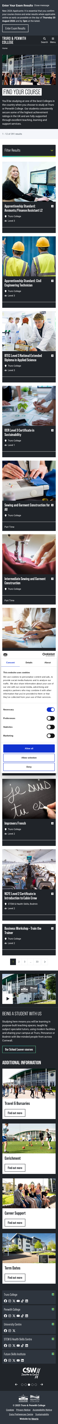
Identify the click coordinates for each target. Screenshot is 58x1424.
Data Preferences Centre (21, 1414)
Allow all (29, 748)
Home (4, 48)
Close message (41, 5)
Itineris (34, 1419)
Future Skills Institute (15, 1354)
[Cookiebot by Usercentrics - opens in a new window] (42, 655)
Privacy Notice (23, 1410)
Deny (29, 767)
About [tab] (47, 662)
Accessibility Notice (42, 1410)
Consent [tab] (10, 662)
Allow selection (29, 757)
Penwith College (12, 1309)
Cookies (10, 1410)
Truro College (10, 1294)
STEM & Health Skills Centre (18, 1339)
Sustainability (42, 1414)
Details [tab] (29, 662)
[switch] (51, 718)
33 (37, 961)
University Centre (13, 1324)
